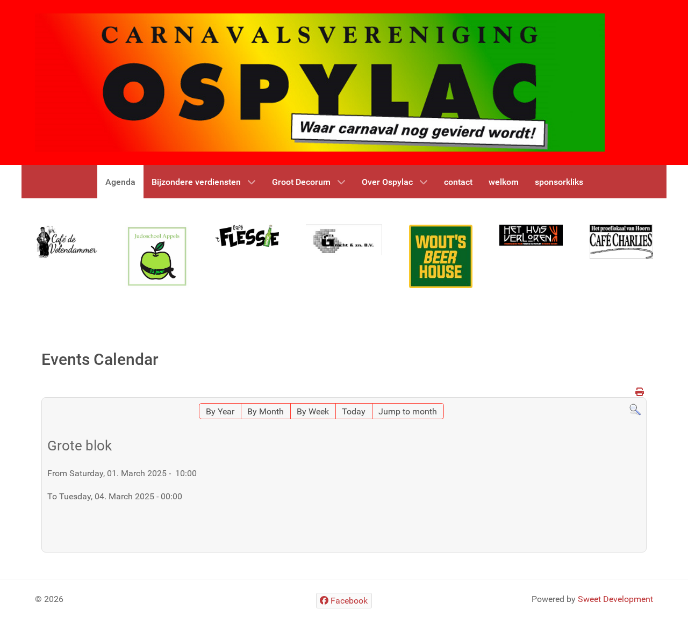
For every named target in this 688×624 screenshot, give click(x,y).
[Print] (639, 392)
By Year (220, 411)
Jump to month (407, 411)
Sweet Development (615, 599)
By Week (313, 411)
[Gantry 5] (66, 242)
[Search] (635, 409)
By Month (265, 411)
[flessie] (247, 236)
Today (354, 411)
